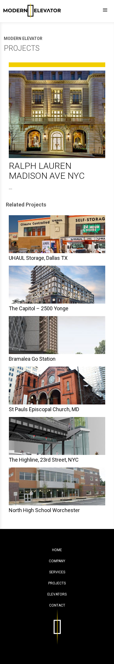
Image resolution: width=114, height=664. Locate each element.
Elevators (57, 594)
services (57, 572)
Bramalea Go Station (32, 359)
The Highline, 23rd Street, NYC (44, 460)
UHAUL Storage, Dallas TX (38, 258)
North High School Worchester (44, 510)
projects (57, 583)
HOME (57, 550)
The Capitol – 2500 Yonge (38, 308)
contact (57, 605)
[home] (30, 9)
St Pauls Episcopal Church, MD (44, 409)
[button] (105, 10)
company (57, 561)
